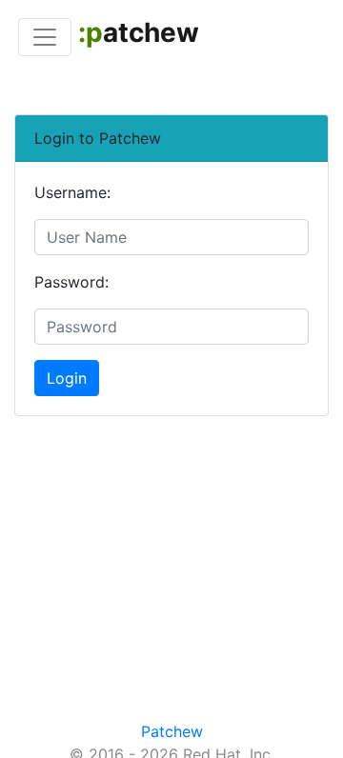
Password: (71, 281)
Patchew (172, 731)
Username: (72, 192)
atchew (138, 32)
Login (67, 378)
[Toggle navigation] (44, 37)
